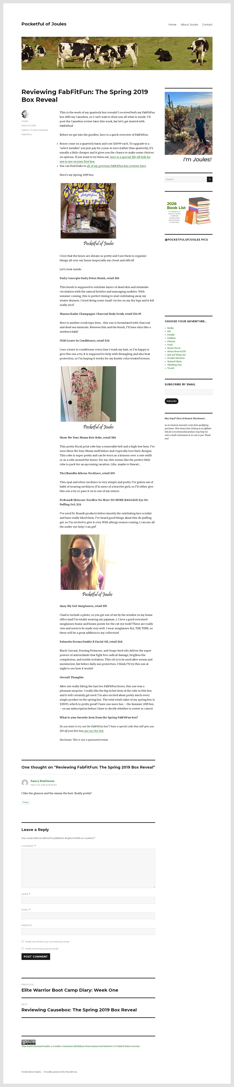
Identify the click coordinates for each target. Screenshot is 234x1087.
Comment (28, 846)
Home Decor (174, 348)
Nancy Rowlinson (42, 781)
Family (171, 334)
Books (170, 328)
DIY (169, 331)
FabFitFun (26, 134)
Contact (207, 24)
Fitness (171, 341)
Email (26, 909)
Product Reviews (39, 130)
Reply (26, 802)
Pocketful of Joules (43, 24)
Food (170, 344)
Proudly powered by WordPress (60, 1072)
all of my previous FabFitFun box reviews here (116, 166)
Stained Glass (174, 361)
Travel (170, 368)
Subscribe (172, 401)
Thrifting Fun (174, 365)
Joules (24, 121)
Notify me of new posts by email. (42, 948)
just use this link (93, 730)
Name (25, 894)
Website (26, 925)
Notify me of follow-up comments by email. (47, 941)
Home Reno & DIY (176, 351)
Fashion (25, 130)
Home (172, 24)
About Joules (189, 24)
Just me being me (176, 354)
